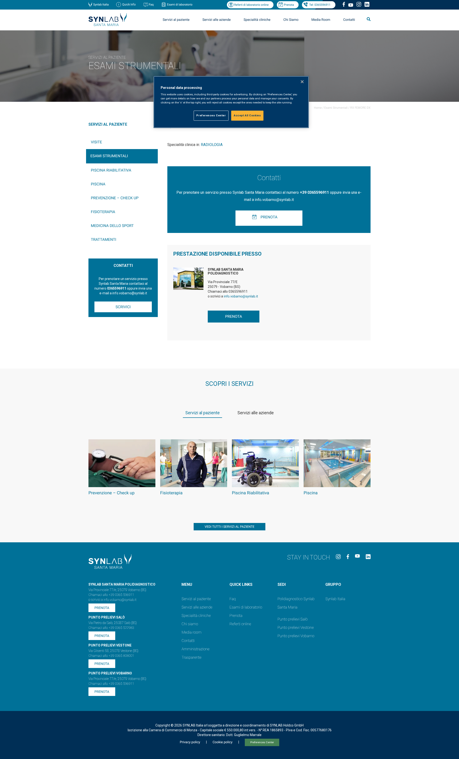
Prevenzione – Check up (114, 198)
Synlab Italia (101, 4)
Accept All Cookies (247, 115)
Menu (186, 584)
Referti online (240, 624)
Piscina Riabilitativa (111, 170)
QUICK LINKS (241, 584)
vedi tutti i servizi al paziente (229, 527)
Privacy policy (190, 742)
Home (318, 107)
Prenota (289, 4)
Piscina (98, 184)
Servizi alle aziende (196, 607)
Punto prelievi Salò (293, 619)
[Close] (302, 81)
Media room (191, 632)
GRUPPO (333, 584)
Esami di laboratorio (179, 4)
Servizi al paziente (196, 599)
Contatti (349, 20)
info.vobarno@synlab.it (274, 199)
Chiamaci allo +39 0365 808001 (111, 656)
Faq (151, 4)
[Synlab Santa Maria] (107, 24)
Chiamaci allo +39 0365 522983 (111, 628)
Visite (96, 142)
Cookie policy (222, 742)
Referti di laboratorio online (251, 4)
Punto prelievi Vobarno (296, 636)
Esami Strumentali (336, 107)
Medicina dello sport (112, 225)
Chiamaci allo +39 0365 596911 (111, 595)
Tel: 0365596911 (319, 4)
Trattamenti (103, 239)
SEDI (282, 584)
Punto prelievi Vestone (296, 627)
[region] (231, 102)
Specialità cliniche (257, 20)
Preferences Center (262, 742)
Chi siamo (189, 624)
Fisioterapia (103, 212)
